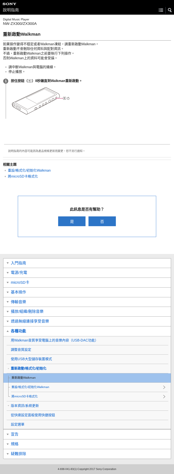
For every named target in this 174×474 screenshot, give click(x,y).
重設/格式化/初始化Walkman (29, 170)
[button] (170, 10)
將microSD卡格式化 (23, 176)
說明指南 (11, 10)
